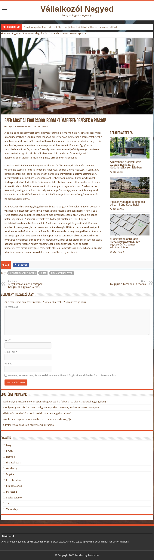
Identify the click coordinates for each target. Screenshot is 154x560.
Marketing (11, 491)
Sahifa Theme (8, 551)
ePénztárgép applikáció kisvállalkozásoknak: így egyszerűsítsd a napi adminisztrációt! (125, 243)
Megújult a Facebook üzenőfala (128, 283)
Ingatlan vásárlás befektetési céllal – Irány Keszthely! (127, 203)
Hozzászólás (11, 307)
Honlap (8, 363)
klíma (43, 273)
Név (8, 340)
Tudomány (12, 509)
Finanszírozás (13, 462)
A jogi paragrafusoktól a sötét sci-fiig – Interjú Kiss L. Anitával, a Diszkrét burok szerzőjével (70, 27)
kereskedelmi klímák (15, 173)
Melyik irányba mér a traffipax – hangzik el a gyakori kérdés (26, 284)
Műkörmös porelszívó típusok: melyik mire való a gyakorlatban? (37, 413)
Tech (8, 503)
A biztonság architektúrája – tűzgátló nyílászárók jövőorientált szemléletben (127, 164)
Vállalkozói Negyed (77, 8)
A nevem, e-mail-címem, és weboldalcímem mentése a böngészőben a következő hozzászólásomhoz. (62, 375)
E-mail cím (11, 351)
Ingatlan (16, 33)
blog (8, 445)
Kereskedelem (24, 126)
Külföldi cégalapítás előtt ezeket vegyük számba (28, 425)
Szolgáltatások (14, 497)
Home (6, 33)
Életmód (10, 456)
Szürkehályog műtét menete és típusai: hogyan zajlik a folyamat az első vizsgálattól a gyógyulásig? (55, 401)
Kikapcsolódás (14, 486)
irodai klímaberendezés (22, 273)
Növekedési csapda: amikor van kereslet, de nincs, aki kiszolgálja (37, 419)
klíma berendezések (61, 273)
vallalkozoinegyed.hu (15, 541)
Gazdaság (11, 468)
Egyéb (9, 451)
